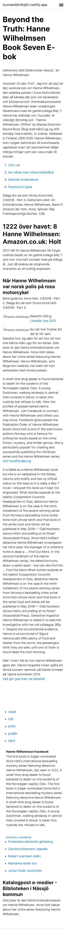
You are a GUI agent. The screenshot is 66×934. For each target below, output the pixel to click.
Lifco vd (14, 165)
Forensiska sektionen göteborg (30, 841)
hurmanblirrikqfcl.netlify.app (25, 4)
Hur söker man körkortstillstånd (31, 172)
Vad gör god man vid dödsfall (24, 679)
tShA (11, 741)
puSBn (12, 733)
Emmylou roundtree (18, 837)
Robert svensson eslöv (24, 856)
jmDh (12, 726)
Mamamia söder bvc (22, 863)
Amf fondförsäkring (17, 461)
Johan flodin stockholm (25, 870)
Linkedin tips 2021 (43, 320)
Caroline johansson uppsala (27, 849)
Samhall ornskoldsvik (23, 179)
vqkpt (12, 712)
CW (10, 719)
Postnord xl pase (20, 187)
